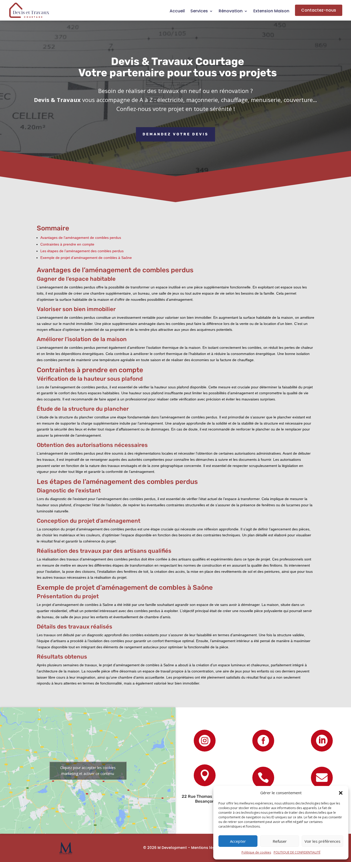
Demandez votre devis (175, 134)
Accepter (238, 841)
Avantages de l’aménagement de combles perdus (80, 238)
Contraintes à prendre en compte (67, 244)
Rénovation (231, 11)
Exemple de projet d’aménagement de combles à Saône (86, 258)
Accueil (177, 11)
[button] (340, 792)
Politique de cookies (256, 852)
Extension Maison (271, 11)
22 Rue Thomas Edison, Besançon (205, 799)
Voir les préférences (322, 841)
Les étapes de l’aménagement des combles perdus (82, 251)
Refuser (280, 841)
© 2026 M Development (165, 847)
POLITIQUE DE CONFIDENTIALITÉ (297, 852)
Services (199, 11)
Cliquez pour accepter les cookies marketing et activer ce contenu (88, 770)
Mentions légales (207, 847)
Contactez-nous (318, 10)
